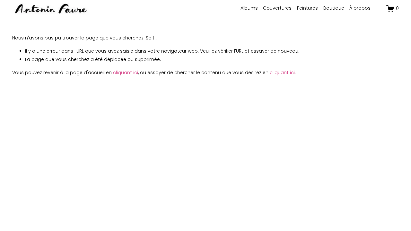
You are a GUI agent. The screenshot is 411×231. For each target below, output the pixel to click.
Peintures (307, 8)
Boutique (333, 8)
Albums (249, 8)
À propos (360, 8)
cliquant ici (125, 72)
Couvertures (277, 8)
